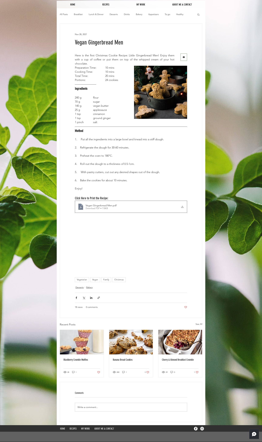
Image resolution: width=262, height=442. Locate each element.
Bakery (139, 14)
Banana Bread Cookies (123, 359)
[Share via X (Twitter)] (83, 297)
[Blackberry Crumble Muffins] (82, 342)
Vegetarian (82, 279)
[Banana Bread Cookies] (131, 342)
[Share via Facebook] (76, 297)
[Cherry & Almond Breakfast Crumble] (180, 342)
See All (199, 324)
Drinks (127, 14)
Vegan (95, 279)
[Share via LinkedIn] (91, 297)
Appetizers (153, 14)
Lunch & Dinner (96, 14)
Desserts (114, 14)
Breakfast (78, 14)
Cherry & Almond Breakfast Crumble (178, 359)
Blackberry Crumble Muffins (76, 359)
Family (106, 279)
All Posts (64, 14)
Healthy (179, 14)
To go (167, 14)
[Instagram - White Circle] (202, 428)
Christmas (119, 279)
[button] (198, 14)
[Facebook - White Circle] (196, 428)
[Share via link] (98, 297)
